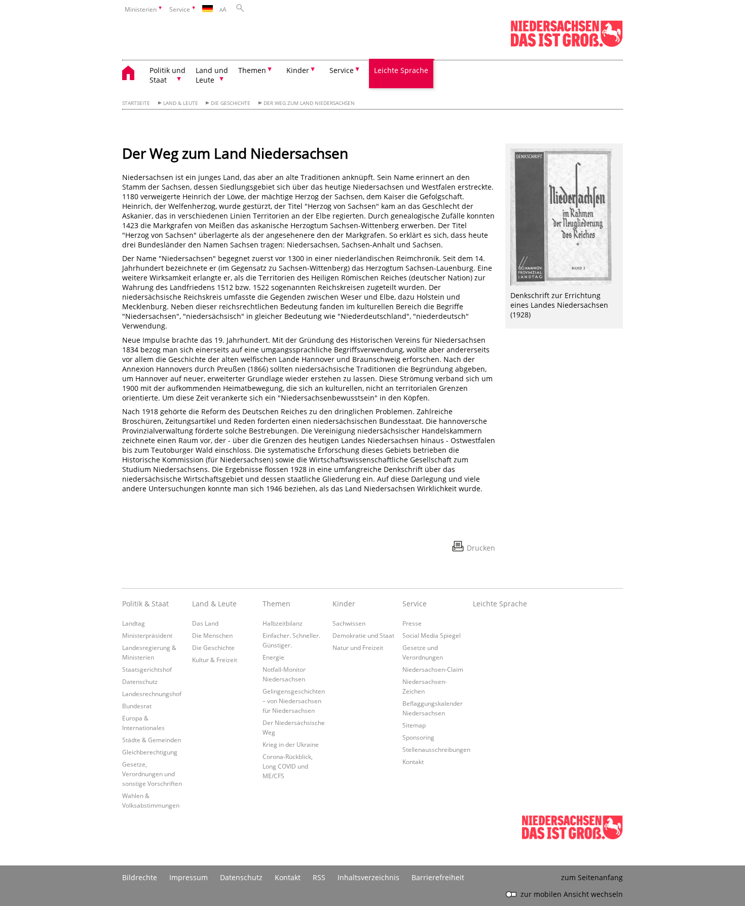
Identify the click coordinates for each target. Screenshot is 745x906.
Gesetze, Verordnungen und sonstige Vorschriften (152, 773)
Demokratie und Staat (363, 635)
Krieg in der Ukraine (291, 744)
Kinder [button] (297, 70)
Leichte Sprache (401, 70)
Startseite (136, 103)
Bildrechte (139, 877)
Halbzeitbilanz (283, 623)
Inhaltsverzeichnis (368, 877)
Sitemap (414, 725)
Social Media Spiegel (431, 635)
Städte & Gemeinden (151, 740)
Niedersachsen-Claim (432, 669)
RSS (319, 877)
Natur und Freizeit (357, 647)
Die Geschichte (230, 103)
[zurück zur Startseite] (133, 74)
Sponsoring (418, 737)
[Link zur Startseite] (566, 45)
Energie (273, 657)
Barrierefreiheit (438, 877)
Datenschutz (140, 681)
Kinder (343, 603)
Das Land (205, 623)
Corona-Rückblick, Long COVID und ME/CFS (288, 766)
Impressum (188, 877)
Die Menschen (212, 635)
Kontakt (413, 761)
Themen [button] (252, 70)
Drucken (481, 548)
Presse (412, 623)
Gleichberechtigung (149, 752)
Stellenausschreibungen (436, 749)
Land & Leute (180, 103)
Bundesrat (137, 706)
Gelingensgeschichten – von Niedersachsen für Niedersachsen (294, 700)
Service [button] (341, 70)
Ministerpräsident (147, 635)
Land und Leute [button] (212, 75)
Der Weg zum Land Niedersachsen (309, 103)
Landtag (133, 623)
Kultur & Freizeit (214, 660)
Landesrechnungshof (151, 694)
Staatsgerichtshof (147, 669)
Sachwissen (348, 623)
